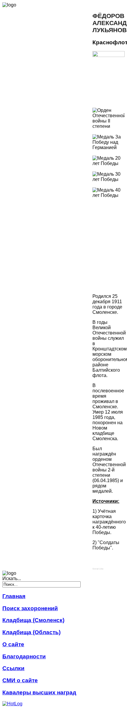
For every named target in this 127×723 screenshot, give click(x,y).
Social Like (97, 569)
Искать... (11, 578)
